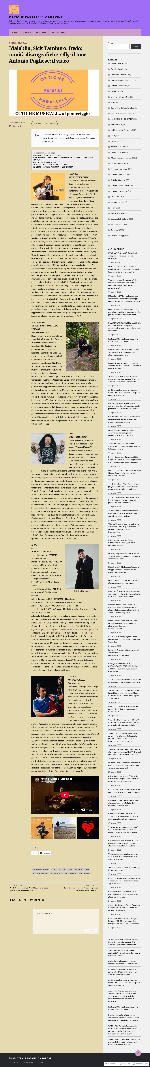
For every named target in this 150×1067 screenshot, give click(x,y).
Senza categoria (117, 213)
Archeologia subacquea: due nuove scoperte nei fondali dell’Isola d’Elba (122, 962)
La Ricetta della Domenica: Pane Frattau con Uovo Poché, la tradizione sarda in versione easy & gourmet (124, 765)
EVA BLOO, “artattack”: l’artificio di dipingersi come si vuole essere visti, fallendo (122, 255)
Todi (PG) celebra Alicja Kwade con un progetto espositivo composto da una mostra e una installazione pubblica (123, 486)
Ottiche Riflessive (118, 180)
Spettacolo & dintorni (119, 219)
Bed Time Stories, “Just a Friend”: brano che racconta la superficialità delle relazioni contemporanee (124, 803)
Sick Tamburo (85, 873)
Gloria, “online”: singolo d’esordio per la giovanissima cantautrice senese (123, 581)
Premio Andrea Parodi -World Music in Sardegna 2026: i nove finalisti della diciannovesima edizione (123, 352)
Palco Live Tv (116, 196)
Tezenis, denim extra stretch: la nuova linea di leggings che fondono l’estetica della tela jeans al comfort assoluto (123, 379)
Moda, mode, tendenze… (121, 158)
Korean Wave (116, 124)
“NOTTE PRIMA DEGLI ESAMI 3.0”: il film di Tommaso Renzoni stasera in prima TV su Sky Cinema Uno (123, 500)
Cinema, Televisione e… (120, 80)
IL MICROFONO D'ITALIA (122, 119)
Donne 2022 (116, 91)
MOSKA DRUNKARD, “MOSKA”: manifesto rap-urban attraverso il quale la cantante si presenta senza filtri (124, 269)
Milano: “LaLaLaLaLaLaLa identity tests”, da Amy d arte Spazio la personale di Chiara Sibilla (124, 709)
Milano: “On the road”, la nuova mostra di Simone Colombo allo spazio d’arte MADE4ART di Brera (124, 473)
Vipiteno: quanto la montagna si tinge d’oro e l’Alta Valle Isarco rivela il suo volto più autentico (123, 856)
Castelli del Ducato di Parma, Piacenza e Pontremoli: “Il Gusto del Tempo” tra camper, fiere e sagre (124, 907)
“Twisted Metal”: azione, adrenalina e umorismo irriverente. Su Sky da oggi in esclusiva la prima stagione (123, 513)
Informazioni (58, 32)
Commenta (90, 930)
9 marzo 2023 (19, 123)
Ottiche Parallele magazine (36, 17)
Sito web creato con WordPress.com (26, 1062)
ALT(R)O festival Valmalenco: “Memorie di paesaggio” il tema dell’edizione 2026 (124, 680)
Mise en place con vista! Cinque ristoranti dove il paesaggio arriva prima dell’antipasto (121, 542)
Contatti (26, 32)
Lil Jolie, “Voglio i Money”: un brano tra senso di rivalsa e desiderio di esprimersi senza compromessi (124, 556)
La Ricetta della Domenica (121, 130)
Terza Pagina (116, 224)
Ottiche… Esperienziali (120, 185)
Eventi (113, 102)
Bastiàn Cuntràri (117, 69)
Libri (113, 136)
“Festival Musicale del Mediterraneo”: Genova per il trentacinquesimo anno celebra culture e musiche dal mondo (123, 829)
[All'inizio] (138, 1053)
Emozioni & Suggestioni (120, 97)
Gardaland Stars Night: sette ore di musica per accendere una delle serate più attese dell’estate (123, 894)
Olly (87, 869)
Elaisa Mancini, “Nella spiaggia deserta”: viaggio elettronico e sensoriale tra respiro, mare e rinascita (124, 569)
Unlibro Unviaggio (118, 235)
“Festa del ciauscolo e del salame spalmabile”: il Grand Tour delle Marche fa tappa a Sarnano (124, 446)
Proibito (114, 208)
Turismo (114, 230)
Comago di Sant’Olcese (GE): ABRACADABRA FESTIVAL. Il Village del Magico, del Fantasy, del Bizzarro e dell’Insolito (123, 667)
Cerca (110, 43)
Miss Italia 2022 (117, 152)
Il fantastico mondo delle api (122, 113)
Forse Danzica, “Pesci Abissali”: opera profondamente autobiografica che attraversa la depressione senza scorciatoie (123, 624)
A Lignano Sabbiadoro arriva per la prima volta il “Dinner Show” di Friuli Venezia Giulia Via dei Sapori (122, 972)
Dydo (53, 869)
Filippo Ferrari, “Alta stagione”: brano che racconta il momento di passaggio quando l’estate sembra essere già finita (124, 298)
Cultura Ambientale (119, 86)
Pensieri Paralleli (117, 202)
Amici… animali (117, 63)
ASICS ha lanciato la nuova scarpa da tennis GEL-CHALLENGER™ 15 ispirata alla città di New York (124, 392)
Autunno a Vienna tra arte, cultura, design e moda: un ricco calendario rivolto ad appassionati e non (124, 881)
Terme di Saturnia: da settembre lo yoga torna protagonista (124, 868)
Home (14, 32)
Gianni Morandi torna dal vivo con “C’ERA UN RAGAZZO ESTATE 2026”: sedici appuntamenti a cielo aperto (124, 816)
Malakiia (78, 869)
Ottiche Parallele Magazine (63, 873)
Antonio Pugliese (41, 869)
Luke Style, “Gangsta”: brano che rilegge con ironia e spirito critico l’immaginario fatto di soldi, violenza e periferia (124, 593)
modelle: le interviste (119, 163)
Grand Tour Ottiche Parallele (122, 108)
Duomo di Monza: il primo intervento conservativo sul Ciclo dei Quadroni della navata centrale (124, 365)
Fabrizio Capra (65, 869)
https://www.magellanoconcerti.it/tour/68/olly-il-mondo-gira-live (67, 629)
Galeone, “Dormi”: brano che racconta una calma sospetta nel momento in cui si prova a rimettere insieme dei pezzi (124, 312)
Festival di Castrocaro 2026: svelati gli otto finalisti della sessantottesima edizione (123, 652)
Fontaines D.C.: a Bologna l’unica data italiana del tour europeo (123, 340)
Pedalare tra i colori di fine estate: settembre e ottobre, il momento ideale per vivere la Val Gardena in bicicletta (124, 406)
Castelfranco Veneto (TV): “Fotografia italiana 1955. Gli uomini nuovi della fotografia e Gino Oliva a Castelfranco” (123, 921)
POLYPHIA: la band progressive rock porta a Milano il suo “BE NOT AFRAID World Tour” (124, 639)
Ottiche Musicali (18, 43)
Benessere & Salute (118, 74)
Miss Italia (115, 141)
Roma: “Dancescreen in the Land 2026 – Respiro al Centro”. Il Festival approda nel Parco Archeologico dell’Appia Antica (124, 459)
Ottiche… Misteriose (119, 191)
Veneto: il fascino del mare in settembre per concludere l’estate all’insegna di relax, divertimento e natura (124, 419)
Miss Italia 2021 (117, 147)
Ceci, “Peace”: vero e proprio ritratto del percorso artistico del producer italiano (124, 790)
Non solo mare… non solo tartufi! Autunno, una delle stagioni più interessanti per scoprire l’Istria (121, 433)
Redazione (41, 32)
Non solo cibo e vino (119, 169)
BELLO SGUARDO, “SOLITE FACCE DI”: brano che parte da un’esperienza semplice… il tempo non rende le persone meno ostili (124, 327)
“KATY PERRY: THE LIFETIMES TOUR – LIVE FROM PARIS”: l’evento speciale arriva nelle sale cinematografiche (124, 722)
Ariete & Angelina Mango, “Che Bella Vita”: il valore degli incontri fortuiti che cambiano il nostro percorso (124, 778)
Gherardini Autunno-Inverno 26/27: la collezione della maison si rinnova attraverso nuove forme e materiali (123, 843)
